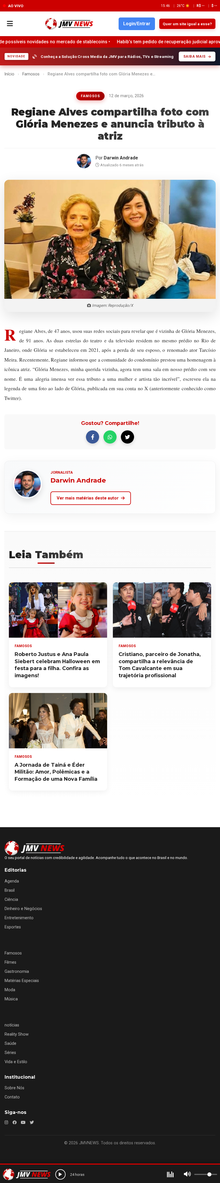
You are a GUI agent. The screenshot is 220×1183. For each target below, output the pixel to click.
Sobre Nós (14, 1088)
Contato (12, 1097)
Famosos (31, 74)
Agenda (12, 881)
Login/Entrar (136, 23)
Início (9, 74)
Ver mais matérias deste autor (88, 498)
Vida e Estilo (16, 1061)
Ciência (11, 899)
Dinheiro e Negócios (23, 908)
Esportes (13, 927)
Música (11, 999)
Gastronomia (17, 971)
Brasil (10, 890)
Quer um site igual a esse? (187, 24)
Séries (10, 1052)
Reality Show (17, 1034)
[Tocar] (60, 1174)
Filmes (10, 962)
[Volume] (187, 1174)
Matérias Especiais (22, 980)
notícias (12, 1025)
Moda (10, 989)
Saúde (10, 1043)
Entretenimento (19, 917)
